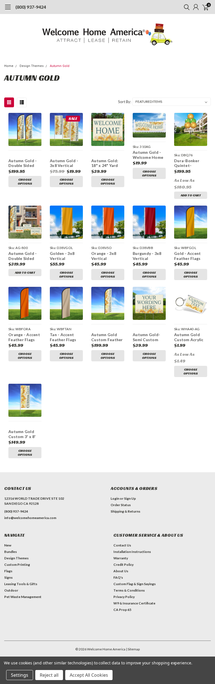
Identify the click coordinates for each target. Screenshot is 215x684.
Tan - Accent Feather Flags (63, 337)
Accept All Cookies (89, 675)
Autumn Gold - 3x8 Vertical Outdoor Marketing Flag (64, 163)
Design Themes (32, 66)
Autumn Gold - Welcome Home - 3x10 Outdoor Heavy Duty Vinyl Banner (149, 155)
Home (8, 66)
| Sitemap (133, 649)
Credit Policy (123, 564)
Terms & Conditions (129, 590)
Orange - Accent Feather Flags (24, 337)
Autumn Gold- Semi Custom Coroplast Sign (147, 337)
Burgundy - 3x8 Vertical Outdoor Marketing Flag (147, 256)
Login (115, 498)
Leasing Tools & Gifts (20, 584)
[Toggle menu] (7, 10)
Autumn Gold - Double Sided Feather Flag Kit (24, 163)
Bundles (10, 552)
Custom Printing (17, 564)
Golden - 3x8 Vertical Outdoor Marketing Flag (64, 256)
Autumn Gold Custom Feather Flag (107, 337)
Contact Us (122, 545)
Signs (8, 577)
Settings (19, 675)
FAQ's (118, 577)
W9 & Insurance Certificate (134, 603)
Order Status (121, 505)
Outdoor (11, 590)
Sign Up (130, 498)
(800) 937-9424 (30, 7)
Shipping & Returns (125, 511)
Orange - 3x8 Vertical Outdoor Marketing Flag (106, 256)
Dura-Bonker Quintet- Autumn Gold (187, 163)
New (7, 545)
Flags (8, 571)
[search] (185, 7)
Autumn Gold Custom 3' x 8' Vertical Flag (22, 434)
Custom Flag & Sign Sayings (134, 584)
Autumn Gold (59, 66)
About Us (120, 571)
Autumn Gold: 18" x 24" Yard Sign (104, 163)
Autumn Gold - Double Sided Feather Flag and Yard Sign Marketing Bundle (24, 256)
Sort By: (124, 101)
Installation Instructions (132, 552)
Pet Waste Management (22, 597)
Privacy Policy (124, 597)
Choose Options (25, 181)
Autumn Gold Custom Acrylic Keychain (189, 337)
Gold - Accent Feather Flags (187, 256)
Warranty (120, 558)
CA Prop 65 (122, 610)
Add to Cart (191, 195)
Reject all (49, 675)
